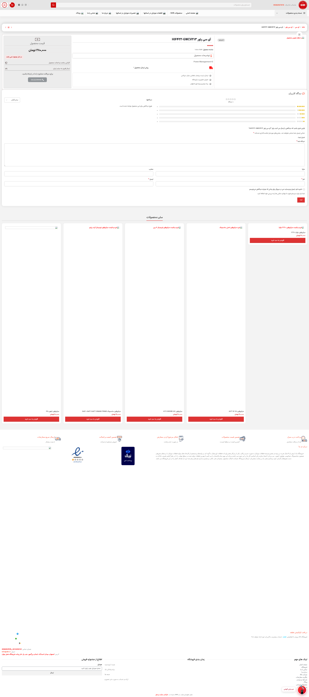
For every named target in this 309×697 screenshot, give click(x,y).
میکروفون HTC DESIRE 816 (172, 411)
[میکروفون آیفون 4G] (31, 317)
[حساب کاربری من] (4, 5)
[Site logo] (302, 5)
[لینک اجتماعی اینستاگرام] (25, 5)
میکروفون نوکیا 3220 (298, 232)
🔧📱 (302, 690)
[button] (277, 240)
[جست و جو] (53, 5)
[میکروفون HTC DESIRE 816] (154, 317)
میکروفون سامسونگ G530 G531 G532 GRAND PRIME (101, 411)
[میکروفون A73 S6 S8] (216, 317)
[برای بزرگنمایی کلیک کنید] (299, 35)
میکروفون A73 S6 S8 (236, 411)
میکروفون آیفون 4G (52, 411)
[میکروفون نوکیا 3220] (277, 227)
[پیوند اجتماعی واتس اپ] (22, 5)
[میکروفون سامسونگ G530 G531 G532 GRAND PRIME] (93, 317)
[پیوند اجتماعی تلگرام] (19, 5)
